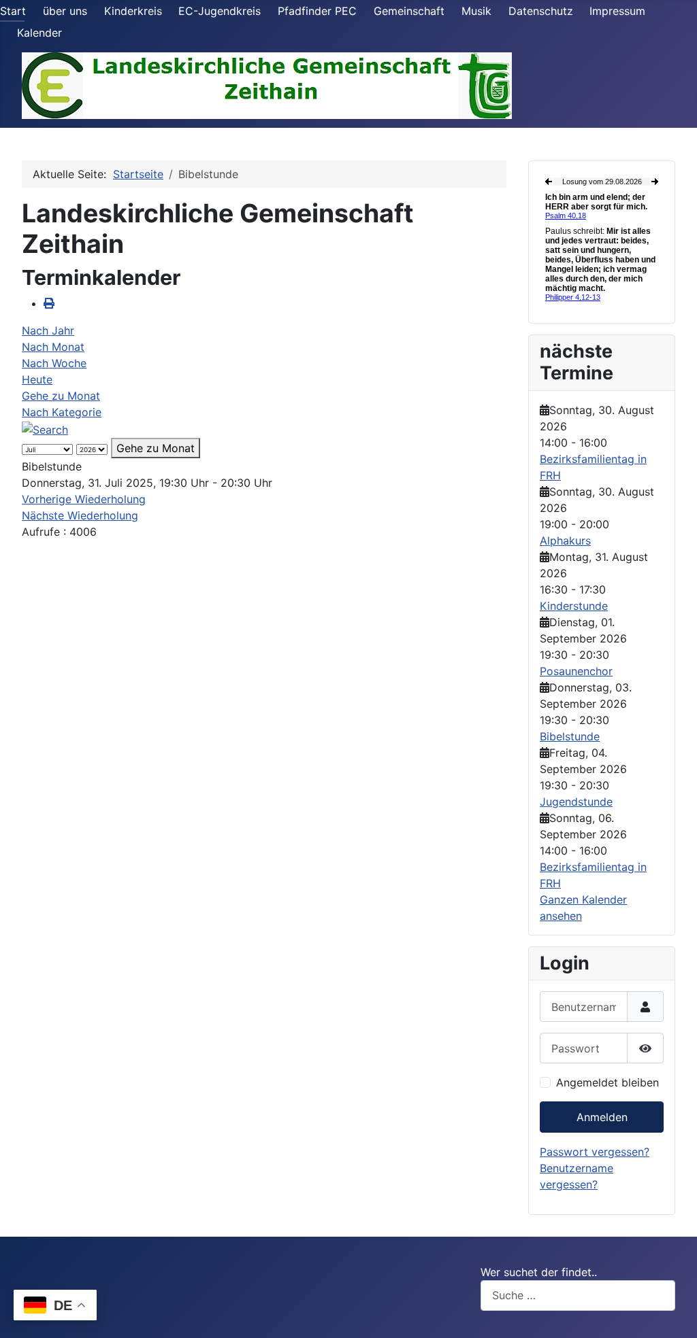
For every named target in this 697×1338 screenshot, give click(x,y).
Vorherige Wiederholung (84, 499)
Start (13, 11)
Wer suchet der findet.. (539, 1272)
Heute (37, 379)
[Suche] (45, 428)
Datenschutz (540, 11)
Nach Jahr (48, 330)
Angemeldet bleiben (607, 1082)
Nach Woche (54, 363)
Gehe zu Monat (61, 395)
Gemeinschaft (409, 11)
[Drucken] (49, 303)
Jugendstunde (576, 801)
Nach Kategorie (61, 412)
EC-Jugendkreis (219, 11)
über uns (65, 11)
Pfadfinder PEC (317, 11)
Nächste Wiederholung (80, 515)
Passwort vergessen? (594, 1152)
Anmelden (602, 1117)
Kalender (39, 32)
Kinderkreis (133, 11)
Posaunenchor (576, 671)
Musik (476, 11)
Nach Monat (53, 347)
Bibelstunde (570, 736)
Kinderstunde (574, 606)
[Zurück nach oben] (673, 1313)
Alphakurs (565, 540)
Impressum (617, 11)
